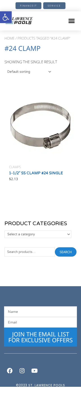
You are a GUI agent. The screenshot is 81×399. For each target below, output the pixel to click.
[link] (6, 17)
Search (66, 252)
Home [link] (9, 38)
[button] (71, 21)
